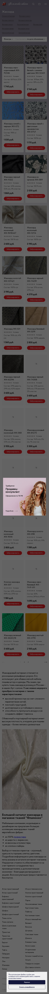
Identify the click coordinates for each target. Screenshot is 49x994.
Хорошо (27, 982)
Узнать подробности (27, 987)
